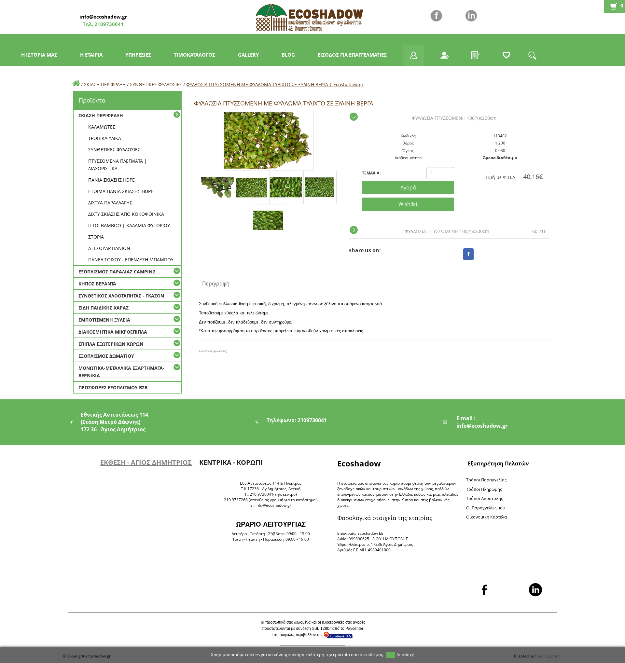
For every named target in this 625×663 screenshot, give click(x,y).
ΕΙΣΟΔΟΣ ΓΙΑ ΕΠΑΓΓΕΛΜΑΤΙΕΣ (352, 54)
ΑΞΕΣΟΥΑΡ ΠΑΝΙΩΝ (109, 248)
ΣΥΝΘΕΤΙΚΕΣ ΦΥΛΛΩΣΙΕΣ (156, 84)
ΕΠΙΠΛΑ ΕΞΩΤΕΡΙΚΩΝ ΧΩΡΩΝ (110, 344)
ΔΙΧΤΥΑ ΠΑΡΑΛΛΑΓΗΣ (110, 203)
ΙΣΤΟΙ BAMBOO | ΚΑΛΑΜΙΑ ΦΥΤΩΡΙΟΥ (129, 225)
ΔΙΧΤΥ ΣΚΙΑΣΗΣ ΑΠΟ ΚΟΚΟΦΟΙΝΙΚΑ (126, 214)
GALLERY (248, 54)
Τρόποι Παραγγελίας (486, 480)
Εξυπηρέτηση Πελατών (498, 463)
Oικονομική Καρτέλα (486, 517)
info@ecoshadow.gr (103, 16)
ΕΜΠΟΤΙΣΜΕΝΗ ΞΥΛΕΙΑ (104, 320)
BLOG (288, 54)
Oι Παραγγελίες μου (485, 508)
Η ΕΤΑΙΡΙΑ (91, 54)
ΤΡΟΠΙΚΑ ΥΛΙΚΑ (104, 138)
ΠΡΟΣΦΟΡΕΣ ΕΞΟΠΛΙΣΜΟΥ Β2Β (112, 387)
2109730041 (108, 24)
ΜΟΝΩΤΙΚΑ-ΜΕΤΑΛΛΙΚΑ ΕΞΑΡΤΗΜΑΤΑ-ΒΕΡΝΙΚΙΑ (121, 372)
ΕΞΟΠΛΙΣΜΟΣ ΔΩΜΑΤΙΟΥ (106, 356)
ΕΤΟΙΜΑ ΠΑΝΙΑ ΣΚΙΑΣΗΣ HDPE (120, 191)
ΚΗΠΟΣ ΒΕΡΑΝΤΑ (97, 284)
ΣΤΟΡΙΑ (96, 237)
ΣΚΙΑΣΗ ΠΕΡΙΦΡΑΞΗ (105, 84)
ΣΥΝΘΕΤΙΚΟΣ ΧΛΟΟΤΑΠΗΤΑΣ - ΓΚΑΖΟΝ (121, 296)
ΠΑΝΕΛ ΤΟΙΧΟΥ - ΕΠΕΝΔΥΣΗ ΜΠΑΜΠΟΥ (131, 259)
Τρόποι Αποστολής (484, 498)
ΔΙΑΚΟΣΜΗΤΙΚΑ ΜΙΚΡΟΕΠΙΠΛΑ (112, 332)
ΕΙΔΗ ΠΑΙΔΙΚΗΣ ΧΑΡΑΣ (103, 308)
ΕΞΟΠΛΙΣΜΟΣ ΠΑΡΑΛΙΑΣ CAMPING (117, 272)
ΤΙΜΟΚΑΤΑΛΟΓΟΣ (194, 54)
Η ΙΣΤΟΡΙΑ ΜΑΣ (39, 54)
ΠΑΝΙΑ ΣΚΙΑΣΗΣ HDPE (111, 180)
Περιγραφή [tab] (215, 283)
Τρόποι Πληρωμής (484, 489)
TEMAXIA (371, 173)
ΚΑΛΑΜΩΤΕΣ (101, 127)
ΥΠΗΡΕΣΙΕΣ (138, 54)
